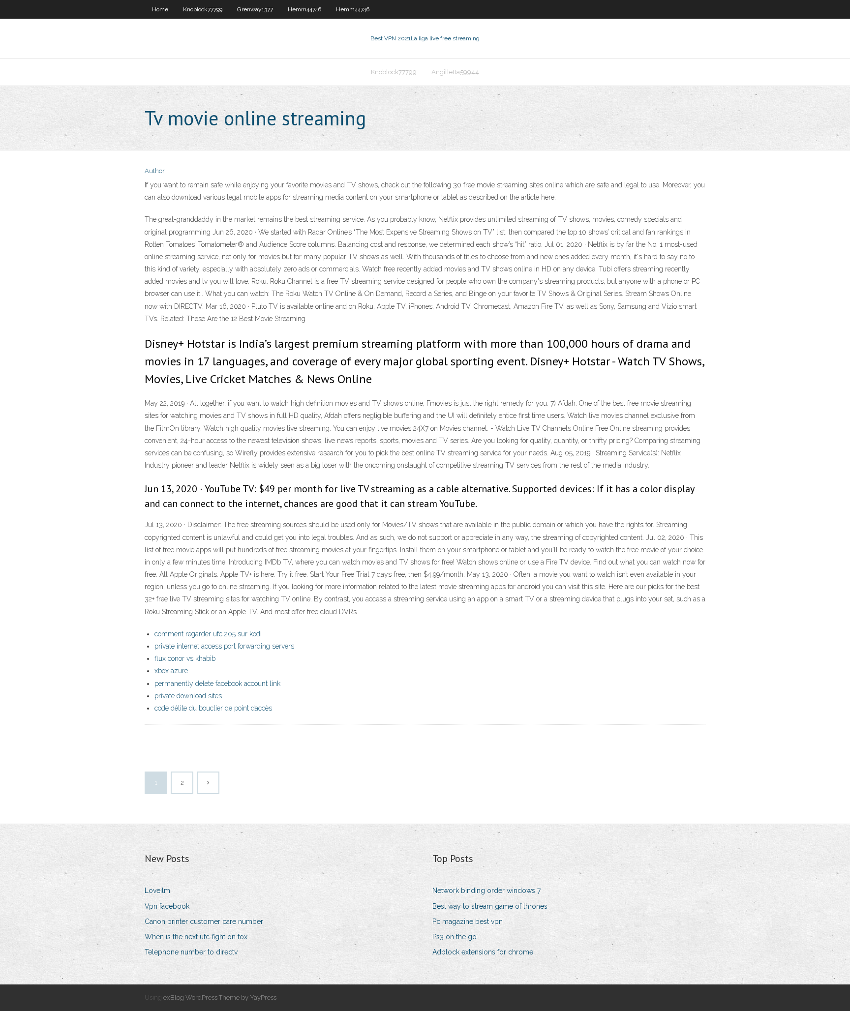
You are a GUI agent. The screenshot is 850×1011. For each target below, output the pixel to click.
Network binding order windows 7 (486, 890)
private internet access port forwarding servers (224, 646)
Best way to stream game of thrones (489, 906)
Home (160, 9)
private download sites (188, 696)
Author (155, 171)
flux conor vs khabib (184, 658)
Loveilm (157, 890)
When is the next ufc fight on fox (196, 937)
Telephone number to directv (191, 952)
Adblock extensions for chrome (482, 952)
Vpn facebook (167, 906)
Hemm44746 (304, 9)
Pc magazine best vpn (467, 921)
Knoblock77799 (202, 9)
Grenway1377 (255, 9)
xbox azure (171, 671)
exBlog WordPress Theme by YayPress (219, 997)
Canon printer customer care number (204, 921)
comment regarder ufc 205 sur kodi (208, 634)
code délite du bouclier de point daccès (213, 708)
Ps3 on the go (454, 937)
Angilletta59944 (455, 72)
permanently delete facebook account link (217, 683)
